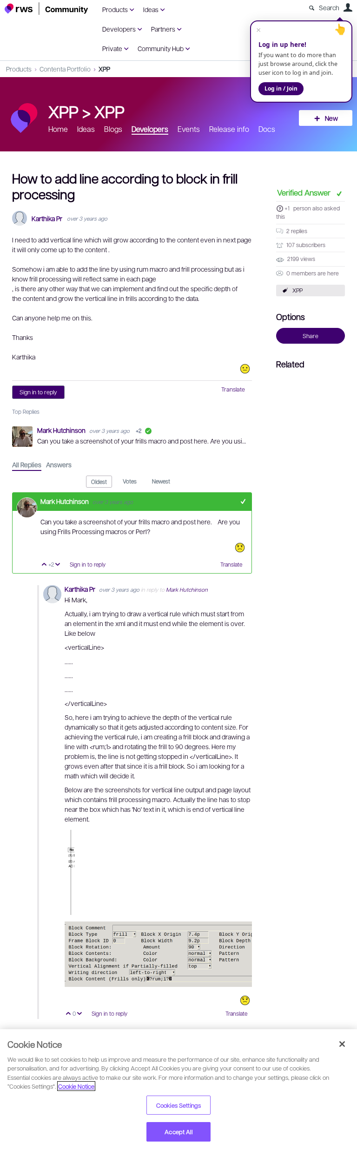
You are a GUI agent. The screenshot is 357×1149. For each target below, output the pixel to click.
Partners (163, 29)
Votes (130, 481)
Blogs (113, 129)
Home (58, 129)
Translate (233, 389)
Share (310, 335)
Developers (119, 29)
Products (115, 9)
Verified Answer (304, 192)
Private (112, 48)
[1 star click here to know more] (240, 548)
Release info (229, 129)
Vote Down (58, 565)
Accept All (178, 1132)
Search (329, 7)
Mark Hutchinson (62, 430)
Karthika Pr (47, 218)
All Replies (26, 464)
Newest (161, 481)
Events (189, 129)
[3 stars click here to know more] (245, 369)
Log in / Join (281, 88)
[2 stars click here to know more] (245, 1000)
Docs (266, 129)
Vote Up (44, 565)
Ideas (151, 9)
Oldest (99, 481)
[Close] (342, 1044)
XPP (104, 69)
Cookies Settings (178, 1105)
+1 (287, 208)
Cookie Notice (76, 1086)
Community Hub (161, 48)
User (347, 7)
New (331, 118)
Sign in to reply (38, 392)
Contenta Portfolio (65, 69)
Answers (59, 464)
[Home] (46, 8)
